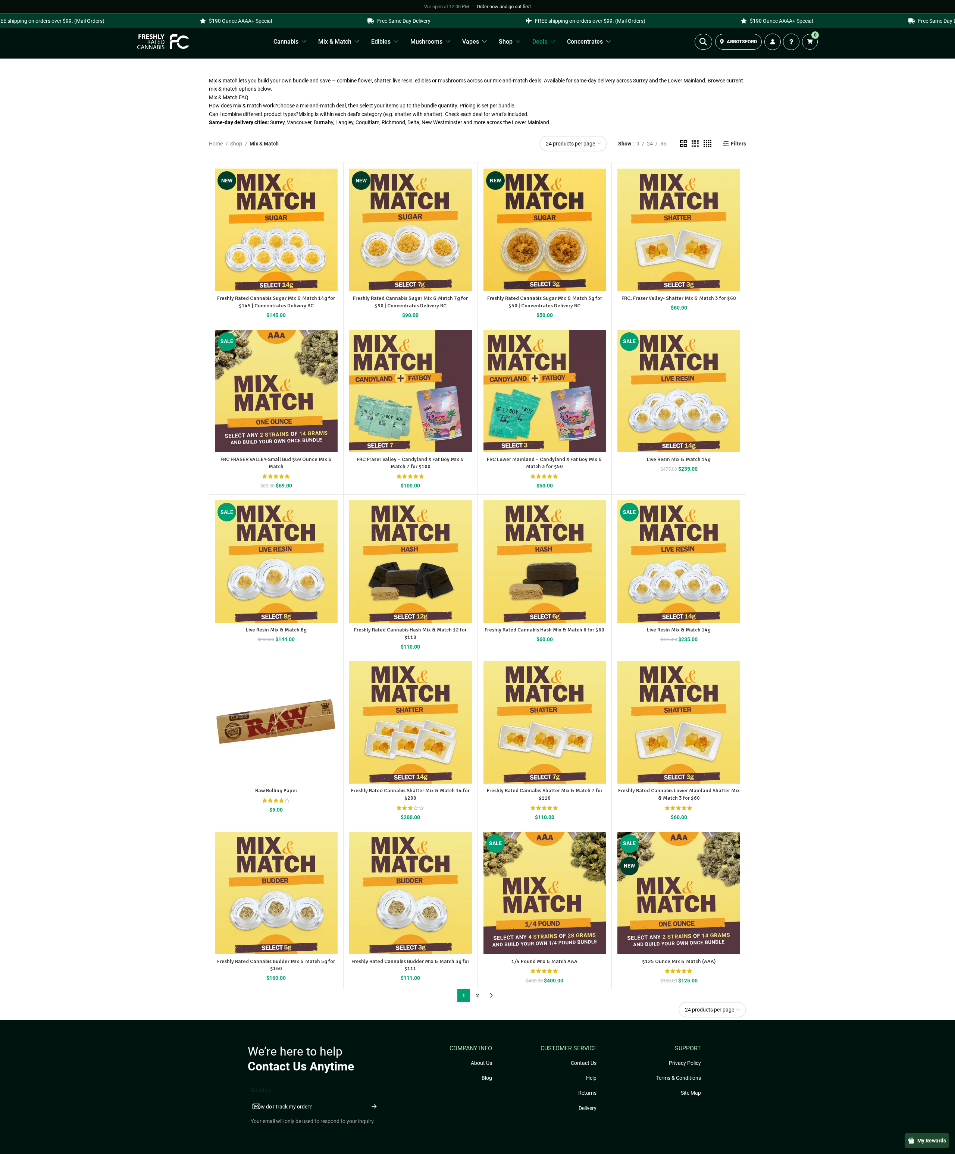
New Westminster (442, 122)
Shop (236, 144)
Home (216, 144)
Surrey (277, 122)
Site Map (691, 1093)
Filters (738, 144)
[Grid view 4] (707, 143)
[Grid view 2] (683, 143)
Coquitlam (367, 122)
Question (261, 1090)
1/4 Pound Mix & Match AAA (544, 961)
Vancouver (299, 122)
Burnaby (323, 122)
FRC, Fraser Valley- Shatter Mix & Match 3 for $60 (678, 298)
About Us (481, 1063)
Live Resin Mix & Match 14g (679, 459)
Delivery (588, 1108)
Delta (413, 122)
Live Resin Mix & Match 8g (276, 630)
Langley (344, 122)
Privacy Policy (685, 1063)
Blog (487, 1078)
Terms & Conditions (678, 1078)
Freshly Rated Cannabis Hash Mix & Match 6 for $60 (544, 630)
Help (591, 1078)
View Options (271, 261)
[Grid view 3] (695, 143)
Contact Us (584, 1063)
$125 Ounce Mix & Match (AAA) (679, 961)
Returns (587, 1093)
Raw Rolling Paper (276, 790)
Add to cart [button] (272, 754)
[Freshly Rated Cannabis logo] (163, 41)
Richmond (393, 122)
